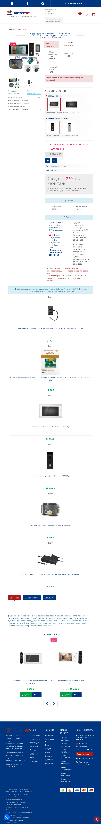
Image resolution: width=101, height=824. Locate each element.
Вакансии (34, 746)
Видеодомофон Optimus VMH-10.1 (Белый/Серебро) (50, 427)
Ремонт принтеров (65, 780)
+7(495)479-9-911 (73, 3)
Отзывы (33, 750)
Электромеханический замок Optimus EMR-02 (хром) (50, 525)
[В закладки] (47, 160)
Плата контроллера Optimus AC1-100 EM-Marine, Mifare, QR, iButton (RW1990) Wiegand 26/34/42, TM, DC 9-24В (50, 379)
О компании (35, 735)
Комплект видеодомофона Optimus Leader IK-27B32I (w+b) (30, 682)
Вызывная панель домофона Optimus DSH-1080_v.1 (50, 476)
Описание (14, 598)
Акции (48, 749)
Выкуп (48, 745)
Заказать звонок (84, 754)
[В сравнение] (54, 160)
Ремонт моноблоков (66, 751)
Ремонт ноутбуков (65, 739)
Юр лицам (34, 743)
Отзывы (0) (49, 598)
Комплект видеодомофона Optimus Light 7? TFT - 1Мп (70, 682)
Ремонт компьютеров (67, 745)
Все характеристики (34, 92)
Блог (32, 757)
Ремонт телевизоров (66, 768)
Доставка (49, 760)
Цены (47, 752)
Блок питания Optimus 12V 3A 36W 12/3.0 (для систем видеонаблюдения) (50, 574)
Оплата (48, 756)
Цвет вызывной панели (57, 119)
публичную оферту (13, 817)
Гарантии (49, 763)
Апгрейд (49, 735)
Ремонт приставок (65, 774)
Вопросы (34, 754)
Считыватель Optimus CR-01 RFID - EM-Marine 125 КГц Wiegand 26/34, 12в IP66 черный (50, 328)
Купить (26, 695)
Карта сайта (35, 739)
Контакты (34, 761)
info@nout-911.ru (85, 758)
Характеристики (32, 598)
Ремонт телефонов (65, 756)
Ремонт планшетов (65, 762)
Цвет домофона (54, 96)
